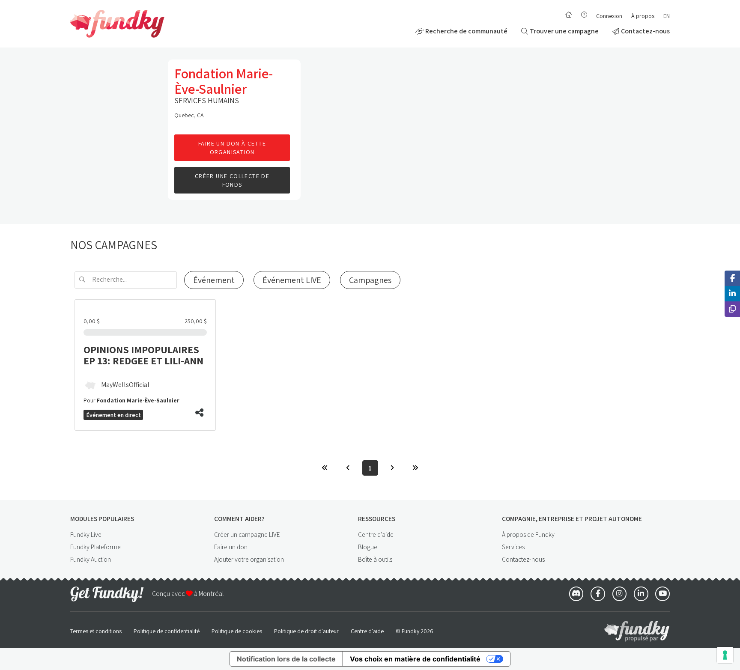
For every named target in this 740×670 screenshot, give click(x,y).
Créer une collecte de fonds (232, 180)
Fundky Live (85, 534)
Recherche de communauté (466, 31)
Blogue (367, 546)
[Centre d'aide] (584, 15)
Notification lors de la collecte (286, 659)
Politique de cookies (237, 631)
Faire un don (231, 546)
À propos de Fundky (528, 534)
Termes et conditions (96, 631)
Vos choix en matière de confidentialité (415, 659)
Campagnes (370, 280)
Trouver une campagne (564, 31)
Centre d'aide (376, 534)
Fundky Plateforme (95, 546)
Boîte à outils (375, 559)
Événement (214, 280)
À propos (642, 16)
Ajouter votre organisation (249, 559)
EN (666, 16)
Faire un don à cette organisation (232, 148)
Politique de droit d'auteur (306, 631)
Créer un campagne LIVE (247, 534)
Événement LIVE (292, 280)
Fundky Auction (90, 559)
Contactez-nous (645, 31)
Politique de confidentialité (167, 631)
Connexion (609, 16)
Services (513, 546)
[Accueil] (568, 15)
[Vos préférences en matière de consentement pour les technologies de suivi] (725, 655)
